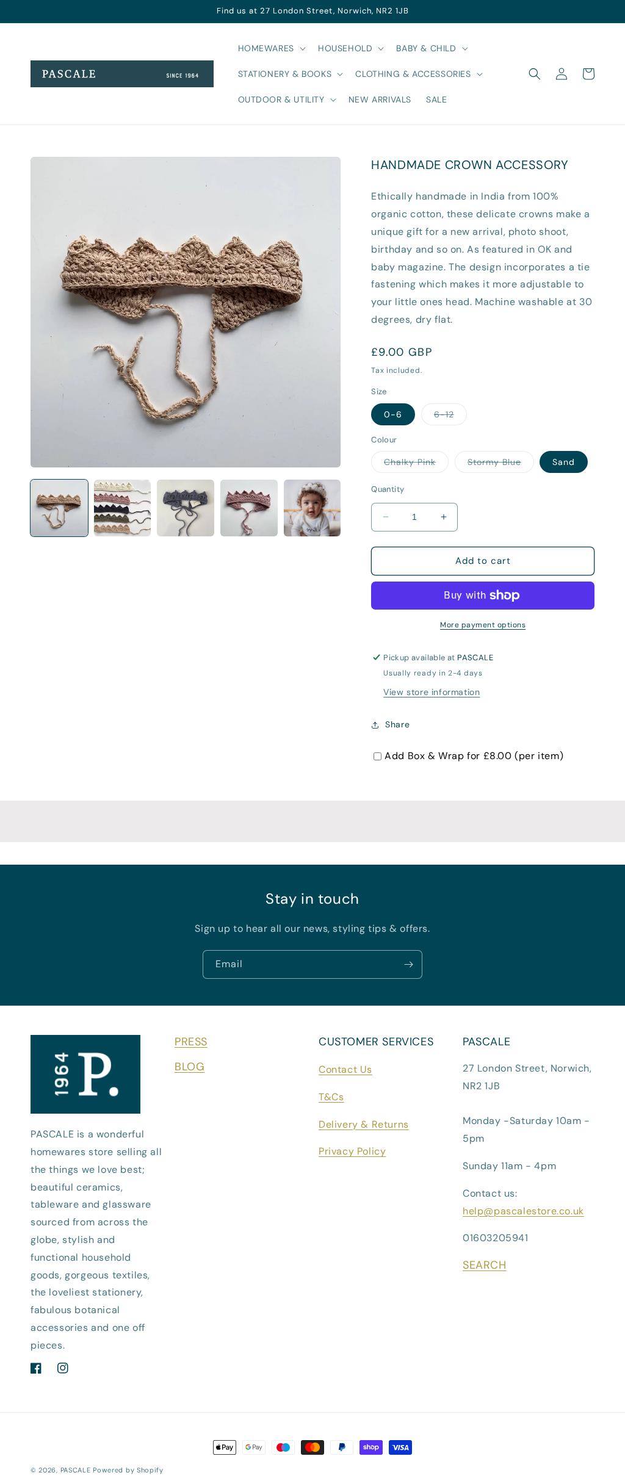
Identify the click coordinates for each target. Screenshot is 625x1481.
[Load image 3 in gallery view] (185, 508)
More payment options (483, 625)
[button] (271, 48)
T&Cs (331, 1096)
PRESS (191, 1041)
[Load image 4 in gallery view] (249, 508)
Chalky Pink (416, 464)
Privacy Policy (352, 1151)
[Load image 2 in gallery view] (122, 508)
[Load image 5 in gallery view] (312, 508)
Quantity (387, 489)
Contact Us (345, 1069)
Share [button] (397, 724)
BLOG (189, 1066)
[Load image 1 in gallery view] (59, 508)
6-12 (450, 416)
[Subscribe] (408, 964)
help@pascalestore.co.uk (523, 1211)
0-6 (393, 414)
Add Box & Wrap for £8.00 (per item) (474, 755)
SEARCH (485, 1265)
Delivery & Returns (364, 1124)
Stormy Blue (501, 464)
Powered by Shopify (128, 1470)
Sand (563, 461)
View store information (431, 691)
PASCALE (75, 1470)
